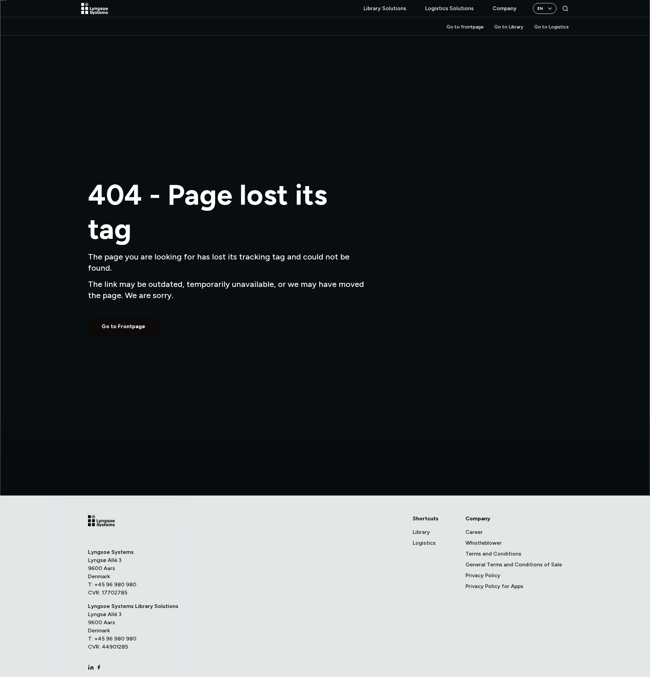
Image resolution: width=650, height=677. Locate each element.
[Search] (565, 8)
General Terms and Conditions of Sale (513, 564)
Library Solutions (385, 8)
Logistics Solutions (449, 8)
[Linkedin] (90, 667)
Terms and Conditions (493, 553)
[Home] (94, 8)
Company (505, 8)
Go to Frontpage (123, 326)
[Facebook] (99, 667)
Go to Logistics (551, 27)
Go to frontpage (465, 27)
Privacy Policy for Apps (494, 586)
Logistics (424, 543)
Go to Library (508, 27)
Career (474, 532)
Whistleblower (483, 543)
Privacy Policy (482, 575)
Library (421, 532)
